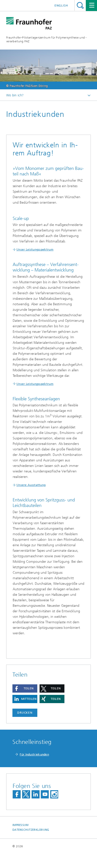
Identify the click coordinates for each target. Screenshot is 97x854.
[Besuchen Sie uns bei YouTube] (45, 794)
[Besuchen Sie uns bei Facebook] (17, 794)
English (61, 5)
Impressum (20, 825)
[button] (24, 688)
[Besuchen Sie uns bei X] (26, 794)
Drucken (25, 712)
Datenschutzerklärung (30, 829)
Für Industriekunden (34, 754)
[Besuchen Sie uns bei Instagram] (54, 794)
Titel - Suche (80, 5)
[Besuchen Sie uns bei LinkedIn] (36, 794)
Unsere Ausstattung (31, 485)
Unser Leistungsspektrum (34, 249)
